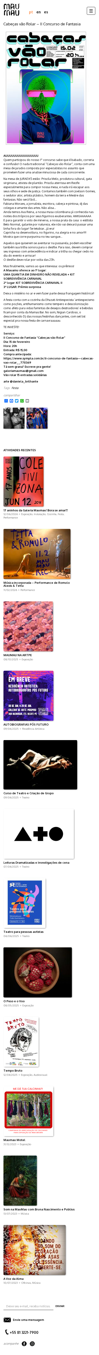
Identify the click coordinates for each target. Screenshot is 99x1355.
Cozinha (51, 514)
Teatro (25, 797)
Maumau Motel (14, 1140)
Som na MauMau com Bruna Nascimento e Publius (39, 1209)
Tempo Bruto (12, 1070)
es (46, 12)
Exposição (26, 514)
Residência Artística (33, 728)
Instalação (40, 514)
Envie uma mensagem (28, 1320)
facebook (24, 1343)
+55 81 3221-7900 (24, 1332)
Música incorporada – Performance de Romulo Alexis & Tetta (36, 584)
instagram (32, 1343)
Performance (10, 517)
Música (25, 1213)
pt (31, 12)
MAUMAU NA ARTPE (17, 655)
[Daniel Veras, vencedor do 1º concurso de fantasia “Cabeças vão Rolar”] (36, 418)
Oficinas (26, 1282)
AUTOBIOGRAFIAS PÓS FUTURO (26, 724)
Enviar (59, 1306)
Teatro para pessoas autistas (23, 932)
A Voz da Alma (13, 1279)
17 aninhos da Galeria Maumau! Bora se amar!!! (35, 510)
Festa (15, 388)
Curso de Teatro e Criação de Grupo (28, 793)
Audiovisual (40, 1074)
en (38, 12)
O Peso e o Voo (14, 1001)
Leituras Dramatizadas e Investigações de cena (36, 862)
